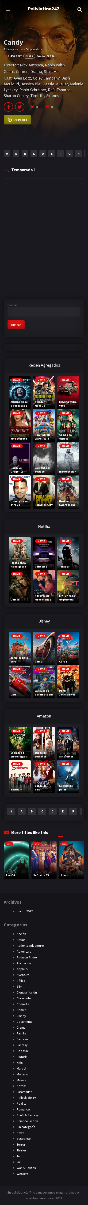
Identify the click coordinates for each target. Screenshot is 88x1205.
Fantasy (22, 1045)
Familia (21, 1033)
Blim (20, 986)
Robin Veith (55, 65)
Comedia (23, 1004)
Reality (21, 1103)
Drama (36, 71)
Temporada (23, 169)
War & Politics (26, 1168)
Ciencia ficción (27, 992)
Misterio (22, 1074)
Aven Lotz (22, 78)
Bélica (21, 981)
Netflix (21, 1086)
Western (23, 1174)
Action (21, 940)
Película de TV (26, 1098)
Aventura (23, 975)
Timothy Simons (44, 95)
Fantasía (22, 1039)
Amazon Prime (27, 957)
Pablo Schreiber (32, 89)
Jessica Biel (31, 84)
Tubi (19, 1156)
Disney (21, 1016)
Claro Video (25, 998)
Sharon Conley (16, 95)
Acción (21, 934)
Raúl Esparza (59, 89)
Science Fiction (27, 1121)
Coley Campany (46, 78)
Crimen (22, 71)
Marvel (21, 1068)
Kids (20, 1062)
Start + (50, 71)
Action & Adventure (30, 945)
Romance (23, 1109)
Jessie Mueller (55, 84)
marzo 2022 (25, 911)
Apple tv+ (23, 969)
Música (21, 1080)
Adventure (24, 951)
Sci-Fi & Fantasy (28, 1115)
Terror (21, 1144)
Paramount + (25, 1092)
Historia (22, 1057)
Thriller (21, 1150)
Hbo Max (22, 1051)
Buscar (12, 305)
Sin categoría (26, 1127)
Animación (24, 963)
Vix (18, 1162)
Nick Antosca (31, 65)
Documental (25, 1021)
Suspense (24, 1138)
